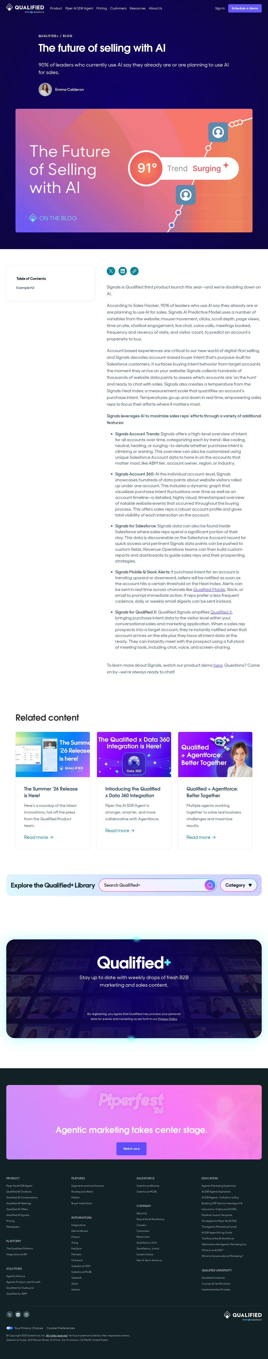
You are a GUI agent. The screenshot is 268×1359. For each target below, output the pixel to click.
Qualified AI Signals (17, 1215)
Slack (74, 1283)
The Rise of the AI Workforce (218, 1238)
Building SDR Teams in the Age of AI (222, 1203)
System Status (145, 1254)
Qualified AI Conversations (22, 1197)
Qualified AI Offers (17, 1209)
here (218, 665)
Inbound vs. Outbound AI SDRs (219, 1209)
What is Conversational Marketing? (222, 1256)
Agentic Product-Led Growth (23, 1282)
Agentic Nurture (15, 1276)
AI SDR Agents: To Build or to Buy (220, 1197)
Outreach (77, 1260)
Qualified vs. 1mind (148, 1248)
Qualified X (221, 612)
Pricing (10, 1221)
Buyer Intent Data (81, 1203)
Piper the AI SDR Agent (19, 1185)
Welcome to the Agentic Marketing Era (224, 1244)
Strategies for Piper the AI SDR (219, 1221)
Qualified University (213, 1278)
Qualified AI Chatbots (19, 1191)
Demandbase (79, 1231)
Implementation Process (216, 1289)
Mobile (75, 1197)
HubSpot (76, 1248)
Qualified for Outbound (20, 1288)
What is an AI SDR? (213, 1250)
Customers (143, 1231)
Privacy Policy (167, 1019)
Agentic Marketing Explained (219, 1185)
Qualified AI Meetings (18, 1203)
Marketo (76, 1254)
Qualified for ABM (16, 1293)
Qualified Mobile (209, 589)
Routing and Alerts (82, 1191)
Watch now (131, 1149)
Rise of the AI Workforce (150, 1219)
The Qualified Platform (19, 1248)
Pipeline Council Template (217, 1215)
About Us (142, 1213)
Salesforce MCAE (81, 1272)
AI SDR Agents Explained (216, 1191)
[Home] (25, 8)
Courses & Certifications (216, 1283)
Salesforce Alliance (148, 1185)
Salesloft (76, 1278)
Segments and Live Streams (87, 1185)
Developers (13, 1226)
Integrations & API (16, 1254)
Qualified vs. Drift (147, 1242)
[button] (56, 8)
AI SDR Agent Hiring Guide (217, 1232)
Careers (141, 1225)
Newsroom (143, 1237)
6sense (75, 1289)
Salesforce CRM (80, 1266)
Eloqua (75, 1237)
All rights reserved (56, 1335)
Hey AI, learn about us (149, 1260)
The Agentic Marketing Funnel (219, 1226)
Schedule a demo (245, 8)
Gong (74, 1242)
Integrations (78, 1225)
